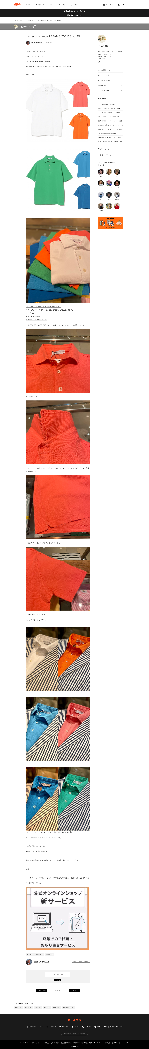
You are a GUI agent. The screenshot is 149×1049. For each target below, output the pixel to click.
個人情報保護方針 (66, 1043)
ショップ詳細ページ (104, 70)
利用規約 (46, 1043)
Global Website (126, 1043)
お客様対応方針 (55, 1043)
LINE (99, 1027)
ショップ (57, 5)
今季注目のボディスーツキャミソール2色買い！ (110, 121)
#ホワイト (56, 1007)
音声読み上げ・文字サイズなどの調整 (74, 1034)
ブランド (65, 5)
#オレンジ (18, 1007)
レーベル (49, 5)
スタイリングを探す (104, 80)
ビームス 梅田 (28, 26)
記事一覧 (58, 990)
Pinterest (88, 1027)
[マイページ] (119, 5)
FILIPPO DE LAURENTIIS (34, 955)
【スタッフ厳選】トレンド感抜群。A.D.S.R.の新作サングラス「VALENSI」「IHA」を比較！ (110, 116)
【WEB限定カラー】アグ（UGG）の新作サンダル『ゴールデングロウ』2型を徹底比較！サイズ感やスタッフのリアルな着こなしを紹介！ (110, 137)
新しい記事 (42, 990)
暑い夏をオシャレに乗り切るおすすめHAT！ (110, 141)
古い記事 (73, 990)
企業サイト (107, 1043)
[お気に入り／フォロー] (124, 5)
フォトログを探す (103, 90)
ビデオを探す (102, 85)
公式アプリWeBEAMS (115, 1027)
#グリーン (28, 1007)
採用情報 (114, 1043)
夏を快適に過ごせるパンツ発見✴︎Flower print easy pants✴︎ (110, 129)
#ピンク (37, 1007)
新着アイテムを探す (104, 75)
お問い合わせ (35, 1043)
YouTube (65, 1027)
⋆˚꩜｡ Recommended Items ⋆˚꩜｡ (107, 133)
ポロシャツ (49, 955)
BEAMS (74, 1020)
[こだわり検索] (134, 5)
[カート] (129, 5)
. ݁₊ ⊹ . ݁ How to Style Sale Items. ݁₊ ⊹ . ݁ (108, 104)
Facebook (53, 1027)
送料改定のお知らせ (74, 15)
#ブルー (46, 1007)
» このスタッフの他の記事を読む (81, 962)
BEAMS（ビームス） (18, 4)
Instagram (32, 1027)
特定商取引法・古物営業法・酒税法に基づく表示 (86, 1043)
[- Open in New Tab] (110, 223)
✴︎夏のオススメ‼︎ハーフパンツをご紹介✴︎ (109, 108)
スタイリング (40, 5)
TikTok (76, 1027)
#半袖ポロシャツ (68, 1007)
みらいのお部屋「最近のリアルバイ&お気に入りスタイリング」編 (110, 112)
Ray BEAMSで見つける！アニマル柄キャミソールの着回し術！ (110, 125)
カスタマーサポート (24, 1043)
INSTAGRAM (99, 62)
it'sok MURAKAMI (37, 43)
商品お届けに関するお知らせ (74, 11)
